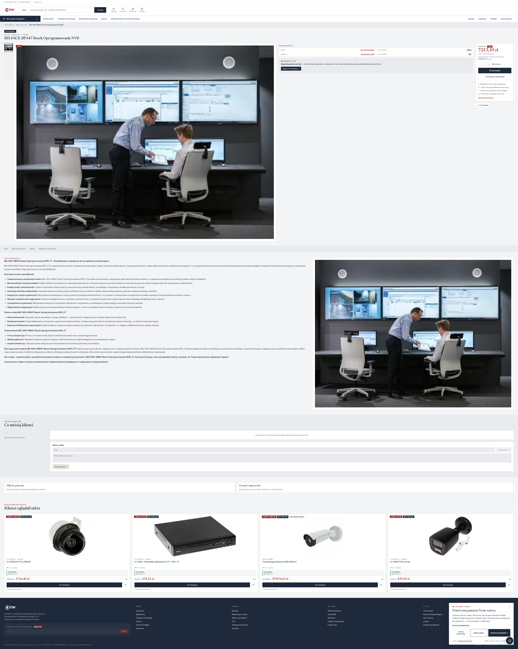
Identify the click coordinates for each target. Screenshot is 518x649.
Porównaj (483, 105)
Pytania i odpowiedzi (47, 249)
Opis (6, 249)
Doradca (235, 628)
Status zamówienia (239, 618)
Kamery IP (140, 611)
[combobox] (61, 10)
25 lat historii (428, 611)
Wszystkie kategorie (22, 19)
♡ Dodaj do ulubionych (494, 77)
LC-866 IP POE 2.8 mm (400, 562)
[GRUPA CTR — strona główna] (10, 10)
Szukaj (100, 10)
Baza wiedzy (506, 19)
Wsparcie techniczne (240, 625)
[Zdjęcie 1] (8, 47)
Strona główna (9, 25)
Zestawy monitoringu (66, 19)
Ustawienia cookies (507, 645)
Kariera (426, 621)
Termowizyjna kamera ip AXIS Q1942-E (279, 562)
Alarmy (104, 19)
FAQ (233, 621)
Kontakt (494, 19)
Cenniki (471, 19)
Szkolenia (331, 618)
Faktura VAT (332, 625)
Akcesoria (140, 628)
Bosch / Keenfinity (367, 50)
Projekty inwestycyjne (336, 621)
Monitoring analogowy (88, 19)
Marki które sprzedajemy (432, 614)
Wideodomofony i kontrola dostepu (125, 19)
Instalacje (482, 19)
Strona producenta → (486, 98)
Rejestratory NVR (21, 25)
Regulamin (478, 645)
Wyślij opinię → (61, 467)
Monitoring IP (48, 19)
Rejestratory (140, 614)
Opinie (32, 249)
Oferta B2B (332, 614)
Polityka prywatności (431, 625)
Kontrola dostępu (142, 625)
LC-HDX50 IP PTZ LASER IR (18, 562)
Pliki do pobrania (19, 249)
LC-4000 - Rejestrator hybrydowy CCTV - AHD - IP (156, 562)
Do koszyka (494, 70)
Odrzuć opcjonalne (460, 633)
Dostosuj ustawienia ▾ (461, 625)
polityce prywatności (465, 641)
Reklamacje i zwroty (239, 614)
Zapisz (124, 631)
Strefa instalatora (334, 611)
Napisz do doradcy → (291, 69)
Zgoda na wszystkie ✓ (499, 633)
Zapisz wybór (478, 633)
